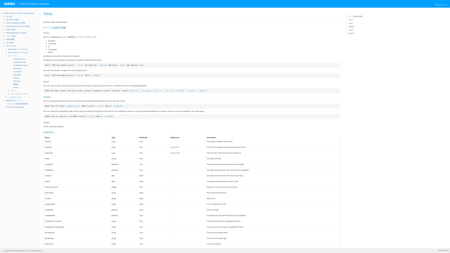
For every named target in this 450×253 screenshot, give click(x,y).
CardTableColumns (20, 65)
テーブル (14, 56)
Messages (17, 75)
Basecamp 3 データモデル (18, 52)
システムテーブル (15, 97)
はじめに (9, 16)
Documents (17, 72)
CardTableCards (19, 62)
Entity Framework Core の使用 (17, 26)
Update (351, 26)
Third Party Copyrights (15, 107)
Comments (17, 68)
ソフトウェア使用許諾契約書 (16, 104)
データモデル (11, 46)
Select (351, 20)
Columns (351, 33)
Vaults (15, 87)
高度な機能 (10, 39)
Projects (16, 78)
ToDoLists (17, 81)
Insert (351, 23)
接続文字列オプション (14, 100)
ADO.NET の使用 (12, 20)
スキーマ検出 (11, 36)
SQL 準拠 (9, 42)
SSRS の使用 (10, 29)
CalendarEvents (19, 59)
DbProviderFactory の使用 (16, 33)
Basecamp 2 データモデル (18, 49)
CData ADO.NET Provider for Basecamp (19, 13)
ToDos (15, 84)
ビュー (13, 90)
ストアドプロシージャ (19, 94)
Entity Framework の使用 (15, 23)
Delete (351, 30)
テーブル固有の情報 (355, 16)
